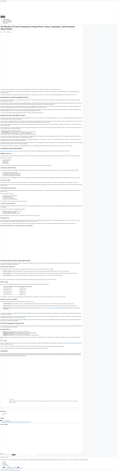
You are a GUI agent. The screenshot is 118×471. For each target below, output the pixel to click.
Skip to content (3, 1)
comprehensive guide (42, 346)
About (4, 461)
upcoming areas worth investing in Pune (53, 307)
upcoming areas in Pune (72, 343)
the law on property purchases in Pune (17, 317)
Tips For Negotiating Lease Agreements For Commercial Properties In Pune (16, 421)
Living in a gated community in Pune (7, 151)
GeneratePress (17, 469)
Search (1, 453)
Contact (4, 462)
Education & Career (7, 22)
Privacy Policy (6, 465)
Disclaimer (5, 464)
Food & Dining (6, 19)
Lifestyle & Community (7, 21)
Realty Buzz (5, 23)
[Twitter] (1, 407)
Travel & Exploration (7, 20)
